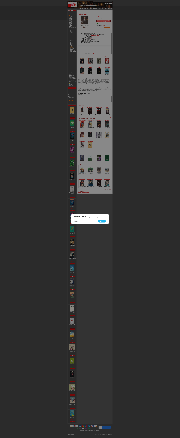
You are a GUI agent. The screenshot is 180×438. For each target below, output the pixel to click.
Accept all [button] (102, 221)
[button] (77, 221)
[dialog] (90, 219)
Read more (90, 218)
